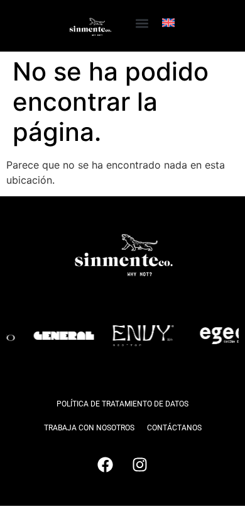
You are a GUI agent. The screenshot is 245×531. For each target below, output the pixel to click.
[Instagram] (140, 465)
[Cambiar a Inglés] (168, 22)
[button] (141, 23)
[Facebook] (105, 465)
